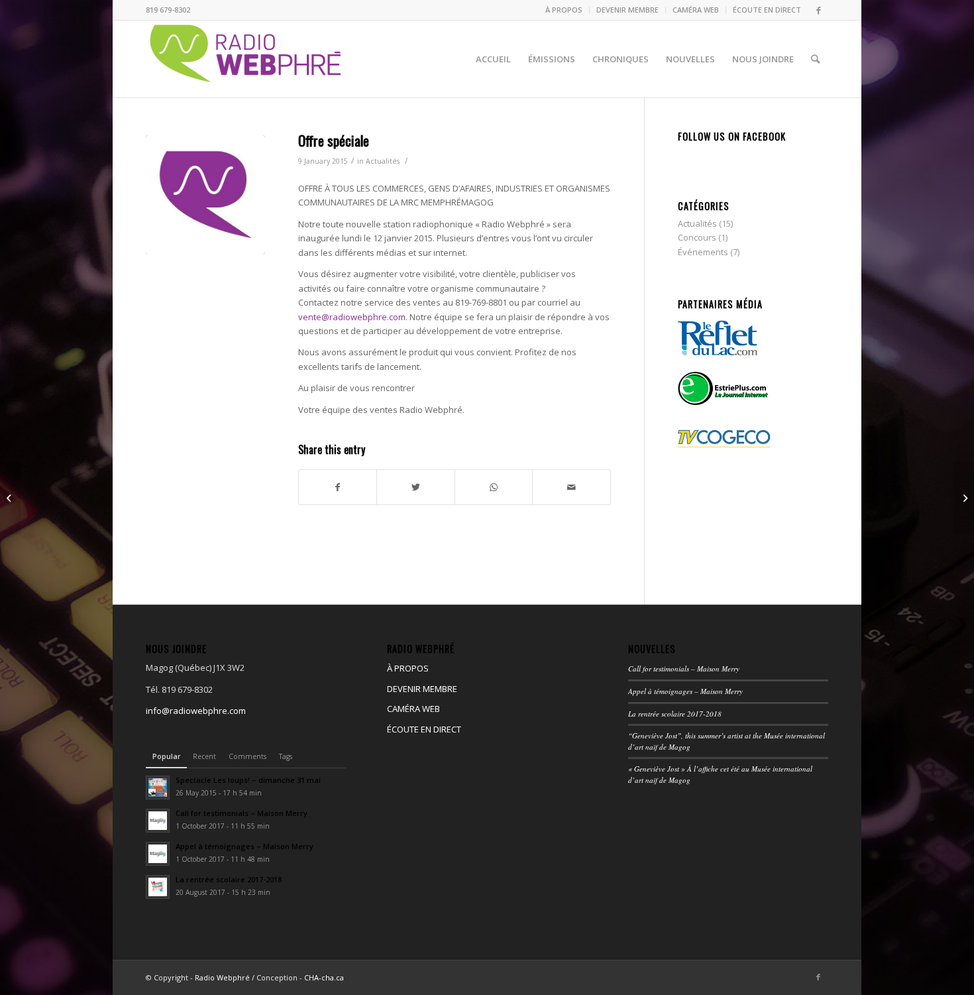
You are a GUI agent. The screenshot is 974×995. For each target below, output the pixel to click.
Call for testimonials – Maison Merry (683, 668)
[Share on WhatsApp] (493, 487)
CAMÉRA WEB (696, 10)
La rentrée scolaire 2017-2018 (675, 714)
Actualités (383, 161)
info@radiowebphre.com (196, 711)
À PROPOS (563, 10)
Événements (703, 252)
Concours (697, 237)
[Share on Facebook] (337, 487)
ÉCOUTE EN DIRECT (767, 10)
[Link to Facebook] (818, 10)
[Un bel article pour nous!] (963, 497)
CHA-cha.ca (324, 977)
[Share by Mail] (571, 487)
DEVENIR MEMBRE (627, 10)
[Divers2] (205, 195)
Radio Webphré (222, 977)
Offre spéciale (333, 140)
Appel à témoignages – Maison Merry (685, 691)
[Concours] (10, 497)
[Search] (815, 59)
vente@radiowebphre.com (352, 317)
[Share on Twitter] (415, 487)
